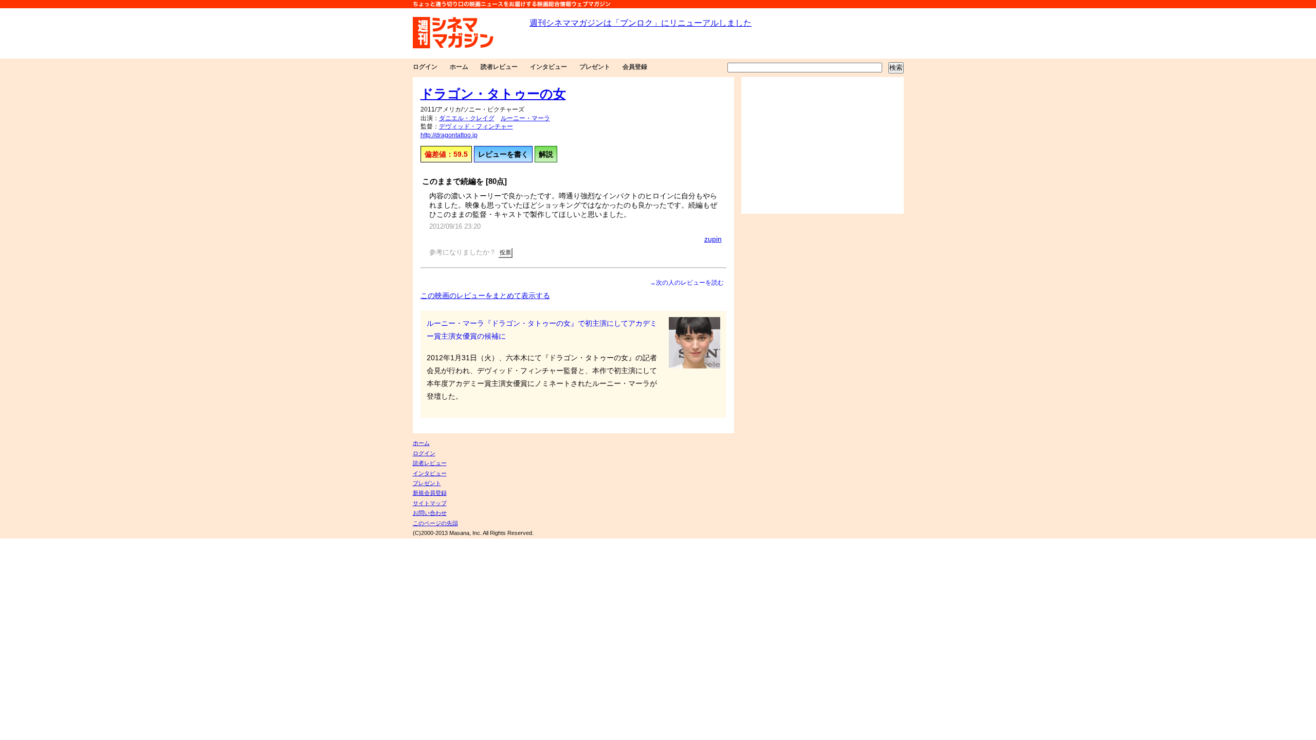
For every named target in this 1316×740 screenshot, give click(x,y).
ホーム (459, 66)
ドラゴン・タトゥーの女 (493, 93)
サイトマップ (430, 503)
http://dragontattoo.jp (449, 135)
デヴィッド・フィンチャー (476, 126)
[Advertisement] (822, 145)
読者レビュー (499, 66)
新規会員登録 (430, 493)
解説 (546, 154)
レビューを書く (503, 154)
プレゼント (594, 66)
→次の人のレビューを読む (687, 282)
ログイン (425, 66)
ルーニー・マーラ (525, 118)
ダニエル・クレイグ (467, 118)
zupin (713, 239)
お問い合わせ (430, 513)
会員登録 (635, 66)
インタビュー (548, 66)
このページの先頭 (435, 523)
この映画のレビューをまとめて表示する (485, 295)
